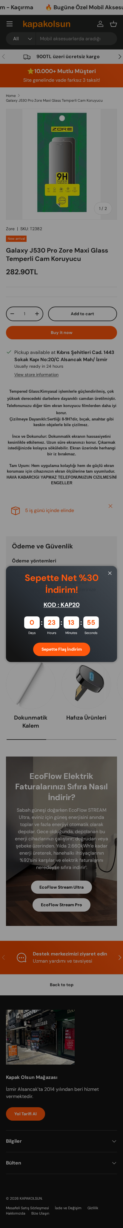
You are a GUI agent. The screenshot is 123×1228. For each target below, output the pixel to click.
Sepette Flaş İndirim (61, 649)
